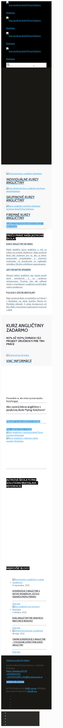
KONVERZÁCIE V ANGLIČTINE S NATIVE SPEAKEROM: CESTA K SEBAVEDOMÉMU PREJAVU (26, 594)
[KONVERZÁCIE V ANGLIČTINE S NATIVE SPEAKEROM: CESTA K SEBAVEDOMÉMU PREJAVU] (29, 582)
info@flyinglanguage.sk (32, 677)
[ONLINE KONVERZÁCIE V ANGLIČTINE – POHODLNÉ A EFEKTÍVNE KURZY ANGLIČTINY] (27, 630)
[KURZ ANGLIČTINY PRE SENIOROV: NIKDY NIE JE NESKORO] (29, 609)
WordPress (32, 691)
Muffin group (30, 688)
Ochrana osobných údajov (18, 660)
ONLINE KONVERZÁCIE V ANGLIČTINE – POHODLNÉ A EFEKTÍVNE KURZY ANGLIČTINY (29, 642)
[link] (34, 66)
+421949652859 (14, 677)
